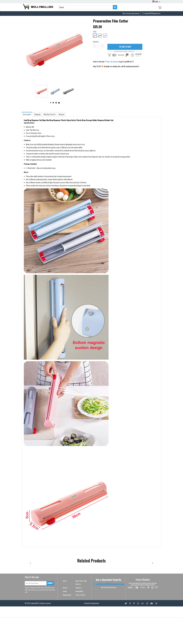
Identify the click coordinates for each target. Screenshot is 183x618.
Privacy (65, 591)
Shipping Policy (67, 595)
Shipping (37, 114)
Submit (50, 583)
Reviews (61, 114)
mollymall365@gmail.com (152, 13)
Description (27, 114)
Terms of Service (80, 595)
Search (65, 581)
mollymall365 (34, 603)
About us (65, 588)
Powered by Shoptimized (91, 603)
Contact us (79, 588)
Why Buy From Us (49, 114)
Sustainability (79, 591)
